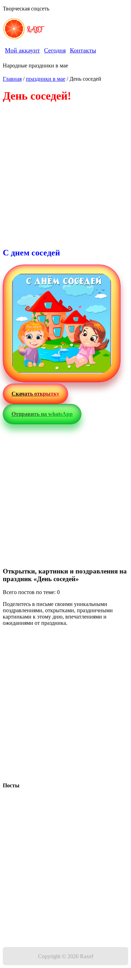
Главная (12, 79)
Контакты (83, 50)
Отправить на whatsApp (42, 414)
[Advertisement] (65, 175)
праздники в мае (45, 79)
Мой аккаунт (22, 50)
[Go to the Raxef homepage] (14, 29)
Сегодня (55, 50)
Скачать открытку (35, 394)
